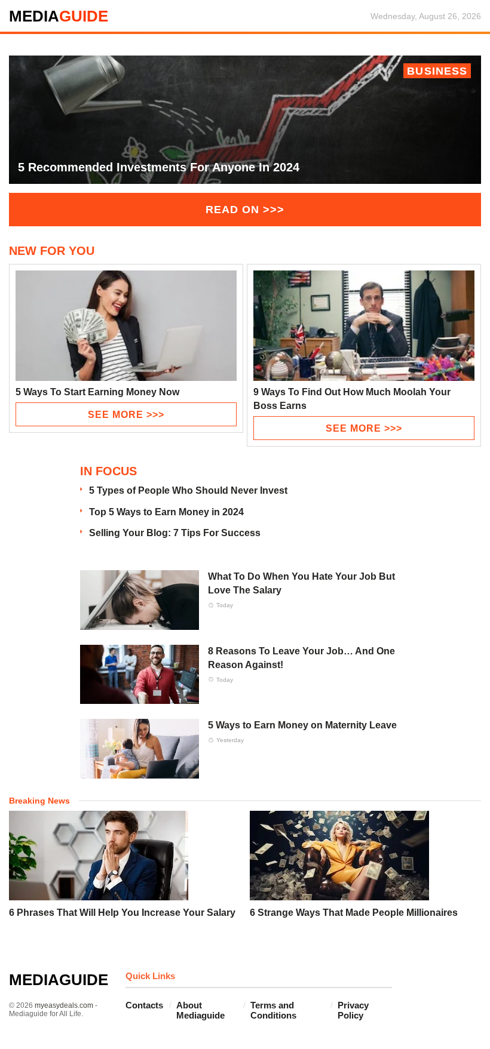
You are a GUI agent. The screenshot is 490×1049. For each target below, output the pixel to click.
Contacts (144, 1005)
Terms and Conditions (273, 1010)
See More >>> (126, 415)
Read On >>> (245, 210)
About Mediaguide (200, 1010)
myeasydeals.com (64, 1005)
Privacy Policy (353, 1010)
